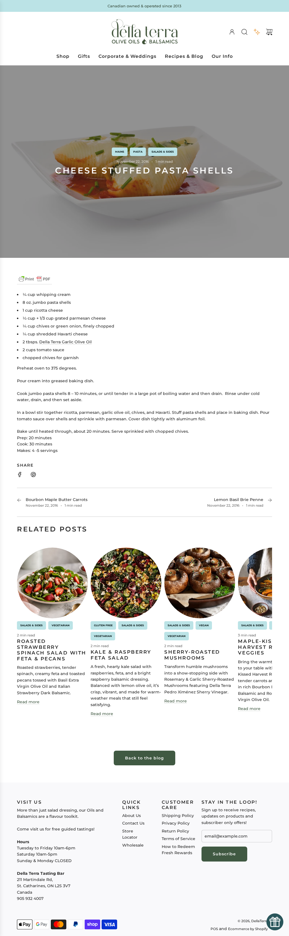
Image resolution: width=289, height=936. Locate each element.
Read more (28, 701)
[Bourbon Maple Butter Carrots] (19, 502)
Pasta (138, 151)
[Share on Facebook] (20, 475)
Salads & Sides (163, 151)
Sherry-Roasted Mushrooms (192, 654)
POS (214, 929)
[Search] (244, 32)
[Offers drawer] (257, 32)
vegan (204, 625)
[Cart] (269, 32)
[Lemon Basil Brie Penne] (270, 502)
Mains (119, 151)
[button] (30, 635)
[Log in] (232, 32)
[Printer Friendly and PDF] (34, 281)
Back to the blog (144, 758)
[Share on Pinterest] (33, 475)
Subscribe (224, 853)
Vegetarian (60, 625)
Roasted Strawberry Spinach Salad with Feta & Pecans (51, 649)
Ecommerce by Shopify (248, 929)
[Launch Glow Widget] (274, 921)
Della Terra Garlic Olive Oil (65, 341)
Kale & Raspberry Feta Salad (121, 654)
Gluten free (103, 625)
